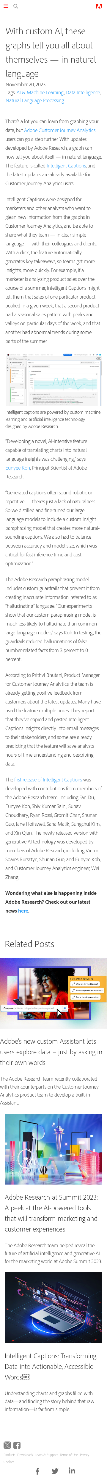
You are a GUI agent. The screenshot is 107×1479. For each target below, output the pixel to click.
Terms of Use (69, 1454)
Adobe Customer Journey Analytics (59, 130)
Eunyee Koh (17, 467)
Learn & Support (46, 1454)
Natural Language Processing (35, 100)
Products (9, 1454)
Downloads (25, 1454)
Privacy (84, 1454)
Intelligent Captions (66, 165)
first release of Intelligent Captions (48, 779)
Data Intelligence (83, 92)
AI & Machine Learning (40, 92)
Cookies (9, 1462)
